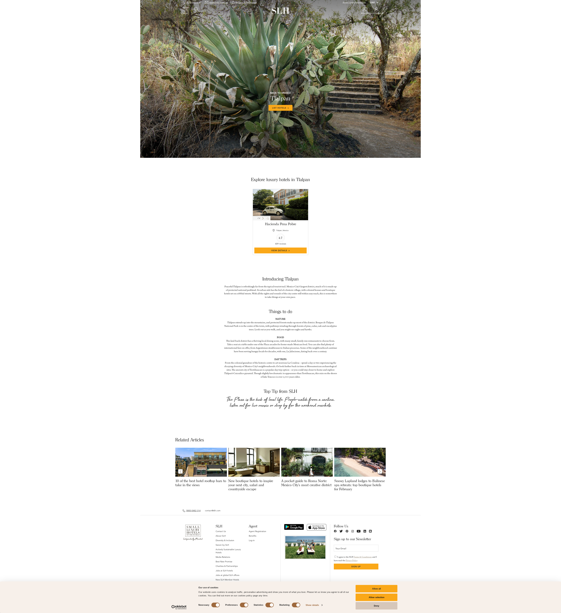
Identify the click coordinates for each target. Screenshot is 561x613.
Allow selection (376, 597)
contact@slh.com (212, 510)
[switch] (244, 605)
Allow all (376, 588)
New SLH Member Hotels (227, 579)
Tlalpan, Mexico (282, 230)
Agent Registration (257, 531)
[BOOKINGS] (365, 9)
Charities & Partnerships (227, 566)
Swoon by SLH (222, 545)
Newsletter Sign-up (218, 2)
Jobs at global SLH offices (227, 575)
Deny (376, 606)
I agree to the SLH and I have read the (355, 558)
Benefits (252, 536)
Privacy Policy (351, 560)
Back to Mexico (280, 92)
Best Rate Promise (224, 561)
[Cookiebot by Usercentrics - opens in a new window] (179, 607)
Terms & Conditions (363, 556)
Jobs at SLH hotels (224, 570)
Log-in (252, 540)
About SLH (221, 536)
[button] (263, 218)
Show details (312, 605)
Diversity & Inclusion (225, 540)
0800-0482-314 (193, 2)
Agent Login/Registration (354, 2)
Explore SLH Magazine (246, 2)
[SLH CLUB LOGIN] (376, 9)
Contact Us (221, 531)
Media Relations (223, 557)
